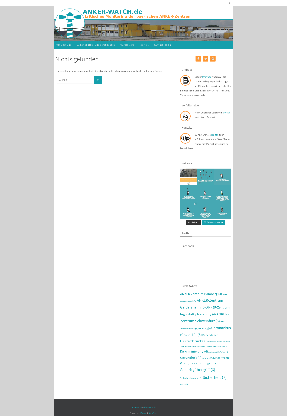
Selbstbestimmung (191, 377)
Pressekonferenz (202, 364)
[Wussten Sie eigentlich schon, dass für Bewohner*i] (222, 210)
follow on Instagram (215, 222)
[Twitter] (205, 59)
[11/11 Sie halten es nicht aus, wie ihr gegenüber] (222, 177)
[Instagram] (213, 59)
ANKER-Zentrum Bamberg (201, 294)
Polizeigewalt (189, 364)
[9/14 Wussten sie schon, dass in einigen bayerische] (205, 193)
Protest (212, 364)
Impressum (137, 407)
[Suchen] (98, 80)
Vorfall (226, 112)
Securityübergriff (197, 369)
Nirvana (143, 413)
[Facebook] (198, 59)
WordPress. (152, 413)
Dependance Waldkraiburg (216, 346)
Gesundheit (190, 357)
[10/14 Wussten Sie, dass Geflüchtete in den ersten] (188, 193)
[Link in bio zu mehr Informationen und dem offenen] (188, 177)
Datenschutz (150, 407)
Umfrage (206, 76)
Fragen (215, 134)
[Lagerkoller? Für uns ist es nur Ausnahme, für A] (205, 177)
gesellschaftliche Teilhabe (218, 352)
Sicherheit (215, 377)
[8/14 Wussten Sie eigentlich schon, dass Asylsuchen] (222, 193)
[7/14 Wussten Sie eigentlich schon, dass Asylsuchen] (188, 210)
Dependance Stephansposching (194, 346)
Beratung (204, 328)
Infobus (207, 357)
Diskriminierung (194, 351)
